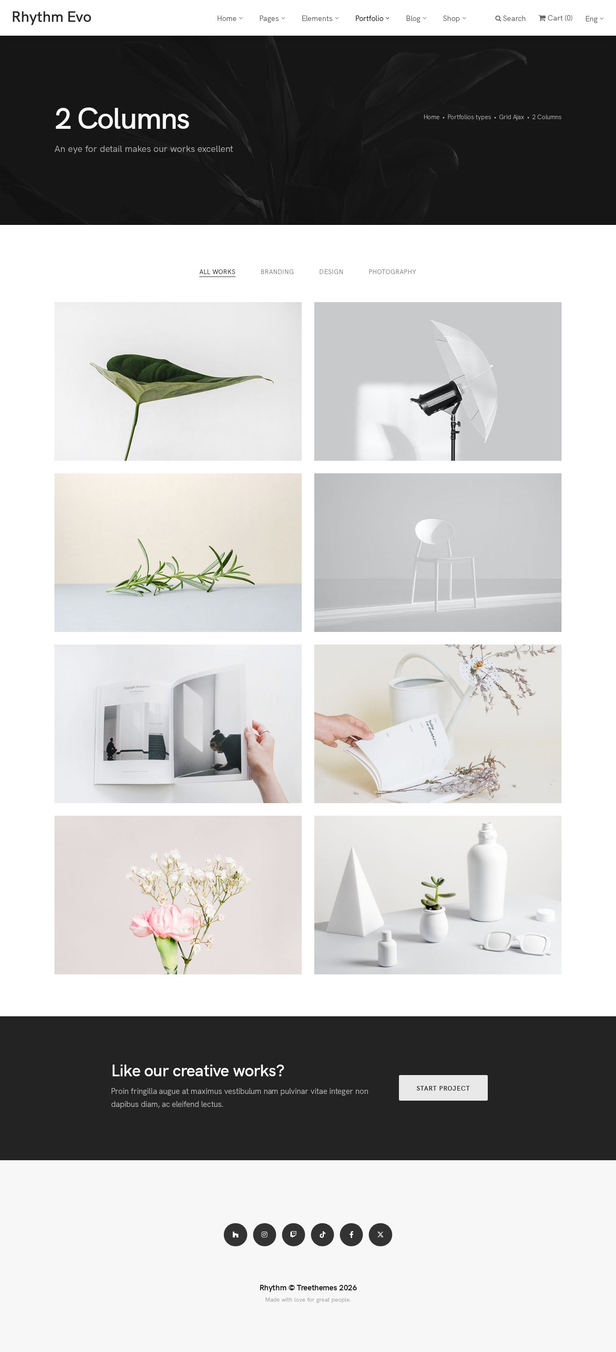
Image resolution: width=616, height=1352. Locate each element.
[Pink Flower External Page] (178, 895)
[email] (351, 1234)
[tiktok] (322, 1234)
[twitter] (380, 1234)
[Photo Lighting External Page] (438, 381)
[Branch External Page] (178, 552)
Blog (413, 18)
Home (227, 18)
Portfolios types (469, 116)
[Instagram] (264, 1234)
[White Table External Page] (438, 895)
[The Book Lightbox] (178, 724)
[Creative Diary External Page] (438, 724)
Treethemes (317, 1287)
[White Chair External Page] (438, 552)
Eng (591, 18)
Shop (451, 18)
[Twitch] (293, 1234)
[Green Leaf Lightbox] (178, 381)
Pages (269, 18)
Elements (317, 18)
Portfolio (369, 18)
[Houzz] (235, 1234)
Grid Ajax (512, 116)
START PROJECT (443, 1087)
